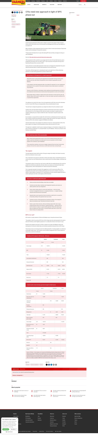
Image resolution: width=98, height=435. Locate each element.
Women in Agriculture (78, 418)
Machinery (40, 420)
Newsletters (28, 416)
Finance (13, 26)
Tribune (76, 420)
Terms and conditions (49, 431)
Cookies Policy (41, 431)
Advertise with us (53, 420)
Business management (16, 24)
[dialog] (9, 425)
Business (13, 21)
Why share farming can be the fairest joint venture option (40, 57)
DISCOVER (52, 4)
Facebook (64, 416)
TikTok (63, 425)
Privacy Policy (35, 431)
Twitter (63, 418)
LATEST (28, 4)
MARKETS (44, 4)
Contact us (52, 418)
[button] (9, 432)
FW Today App (28, 418)
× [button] (16, 418)
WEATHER (60, 4)
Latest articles (15, 416)
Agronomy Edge (77, 416)
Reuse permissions (53, 425)
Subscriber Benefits (29, 420)
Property (39, 418)
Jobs (39, 416)
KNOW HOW (36, 4)
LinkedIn (63, 420)
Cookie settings (58, 431)
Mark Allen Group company (26, 431)
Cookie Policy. (10, 426)
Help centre (52, 416)
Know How (18, 372)
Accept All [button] (6, 429)
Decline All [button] (13, 429)
